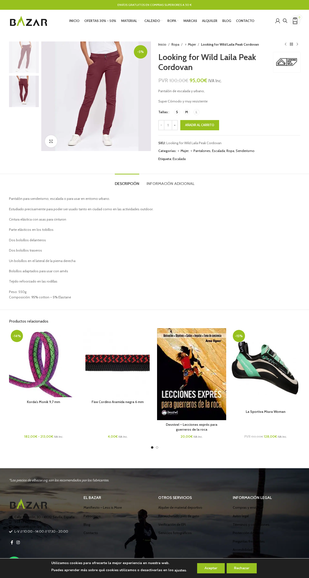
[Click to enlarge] (51, 141)
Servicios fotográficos (175, 533)
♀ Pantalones (200, 151)
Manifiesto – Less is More (103, 507)
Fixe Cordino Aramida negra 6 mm (118, 402)
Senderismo (245, 151)
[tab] (127, 181)
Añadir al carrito (199, 125)
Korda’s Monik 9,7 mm (43, 402)
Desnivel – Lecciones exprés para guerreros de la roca (191, 427)
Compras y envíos (246, 507)
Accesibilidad (242, 550)
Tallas (163, 112)
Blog (87, 524)
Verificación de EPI (172, 524)
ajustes (180, 570)
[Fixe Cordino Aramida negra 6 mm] (117, 362)
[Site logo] (28, 20)
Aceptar (210, 568)
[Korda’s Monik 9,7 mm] (43, 362)
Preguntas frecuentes (249, 541)
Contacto (91, 533)
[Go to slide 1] (152, 447)
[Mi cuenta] (278, 21)
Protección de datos (248, 533)
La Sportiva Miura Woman (266, 411)
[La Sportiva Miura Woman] (265, 367)
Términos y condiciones (251, 524)
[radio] (177, 112)
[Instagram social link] (18, 542)
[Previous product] (285, 44)
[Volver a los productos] (291, 44)
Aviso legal (241, 516)
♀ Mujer (190, 44)
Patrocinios (92, 516)
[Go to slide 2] (157, 447)
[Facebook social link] (12, 542)
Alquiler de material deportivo (180, 507)
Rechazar (241, 568)
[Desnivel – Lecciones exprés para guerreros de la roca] (191, 374)
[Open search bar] (285, 21)
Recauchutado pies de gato (178, 516)
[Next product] (297, 44)
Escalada (218, 151)
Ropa (175, 44)
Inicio (162, 44)
